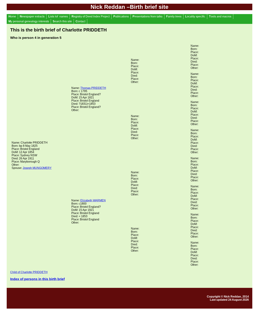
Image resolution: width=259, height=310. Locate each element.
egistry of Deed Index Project (91, 16)
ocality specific (195, 16)
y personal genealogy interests (28, 21)
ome (12, 16)
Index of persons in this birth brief (37, 279)
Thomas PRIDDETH (93, 87)
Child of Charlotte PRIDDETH (29, 272)
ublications (121, 16)
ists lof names (58, 16)
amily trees (173, 16)
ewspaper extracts (32, 16)
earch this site (62, 21)
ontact (80, 21)
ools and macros (220, 16)
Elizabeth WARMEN (93, 200)
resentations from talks (147, 16)
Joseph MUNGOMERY (37, 167)
